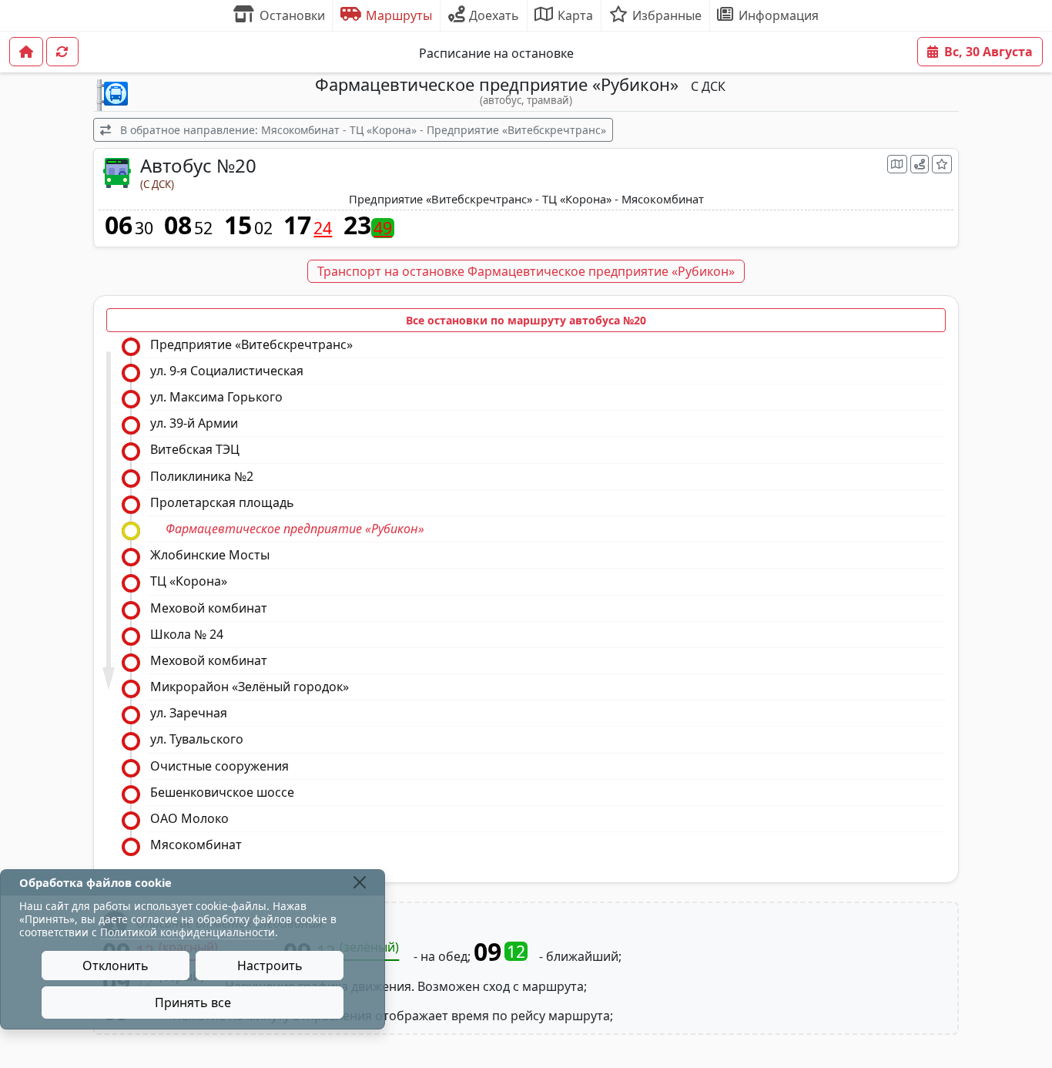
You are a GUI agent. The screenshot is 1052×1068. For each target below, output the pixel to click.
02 (263, 228)
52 (203, 228)
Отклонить (115, 965)
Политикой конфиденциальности (187, 932)
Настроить (270, 965)
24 (322, 228)
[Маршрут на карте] (897, 164)
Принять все (193, 1002)
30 (144, 228)
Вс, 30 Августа (988, 51)
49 (383, 228)
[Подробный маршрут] (919, 164)
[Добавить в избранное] (942, 164)
